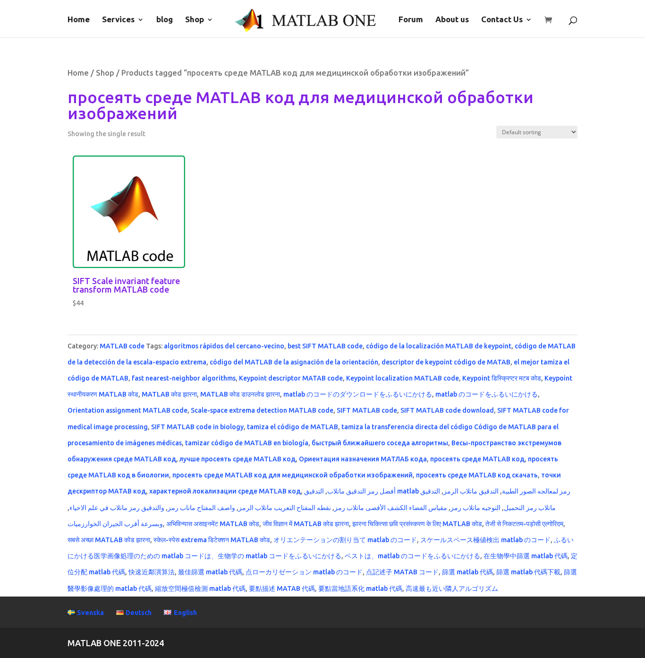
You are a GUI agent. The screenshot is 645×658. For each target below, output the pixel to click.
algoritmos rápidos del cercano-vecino (224, 346)
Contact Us (502, 20)
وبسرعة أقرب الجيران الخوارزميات (115, 524)
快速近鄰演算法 (151, 572)
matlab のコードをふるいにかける (486, 394)
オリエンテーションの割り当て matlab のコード (345, 540)
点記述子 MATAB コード (402, 572)
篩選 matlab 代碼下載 (528, 572)
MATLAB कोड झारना (169, 394)
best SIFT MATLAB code (325, 346)
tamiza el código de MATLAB (292, 427)
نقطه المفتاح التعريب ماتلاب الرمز (284, 507)
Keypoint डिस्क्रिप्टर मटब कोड (501, 378)
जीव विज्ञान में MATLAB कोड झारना (306, 524)
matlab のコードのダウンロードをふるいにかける (357, 394)
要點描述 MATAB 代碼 (282, 588)
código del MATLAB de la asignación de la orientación (294, 362)
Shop (194, 20)
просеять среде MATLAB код (477, 459)
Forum (411, 20)
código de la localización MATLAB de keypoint (438, 346)
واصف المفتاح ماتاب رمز (201, 507)
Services (118, 20)
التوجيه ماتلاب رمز (475, 507)
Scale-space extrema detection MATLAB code (262, 410)
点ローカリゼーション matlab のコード (304, 572)
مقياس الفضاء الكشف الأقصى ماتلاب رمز (390, 507)
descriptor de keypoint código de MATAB (446, 362)
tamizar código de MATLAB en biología (246, 443)
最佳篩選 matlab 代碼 (210, 572)
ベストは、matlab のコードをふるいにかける (412, 556)
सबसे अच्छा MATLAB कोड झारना (109, 540)
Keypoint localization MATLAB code (402, 378)
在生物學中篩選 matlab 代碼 (526, 556)
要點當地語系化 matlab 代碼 (360, 588)
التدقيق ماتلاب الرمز (471, 491)
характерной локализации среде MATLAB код (225, 491)
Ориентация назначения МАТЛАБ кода (363, 459)
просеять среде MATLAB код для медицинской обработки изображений (292, 475)
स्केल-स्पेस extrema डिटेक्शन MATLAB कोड (211, 540)
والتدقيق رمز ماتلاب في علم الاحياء (116, 507)
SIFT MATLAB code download (447, 410)
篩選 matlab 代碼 (467, 572)
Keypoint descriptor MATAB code (291, 378)
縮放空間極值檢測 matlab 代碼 (200, 588)
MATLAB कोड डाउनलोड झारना (240, 394)
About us (452, 20)
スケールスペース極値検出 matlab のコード (485, 540)
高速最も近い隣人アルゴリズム (452, 588)
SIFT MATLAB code (367, 410)
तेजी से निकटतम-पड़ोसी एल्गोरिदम (524, 524)
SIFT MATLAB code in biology (197, 427)
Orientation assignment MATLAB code (127, 410)
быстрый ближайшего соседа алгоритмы (380, 443)
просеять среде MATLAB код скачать (477, 475)
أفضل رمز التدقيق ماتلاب (361, 491)
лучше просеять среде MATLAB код (237, 459)
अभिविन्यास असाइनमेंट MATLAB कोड (212, 524)
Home (79, 20)
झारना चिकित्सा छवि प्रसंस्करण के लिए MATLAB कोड (417, 524)
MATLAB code (122, 346)
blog (164, 20)
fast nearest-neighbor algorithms (184, 378)
